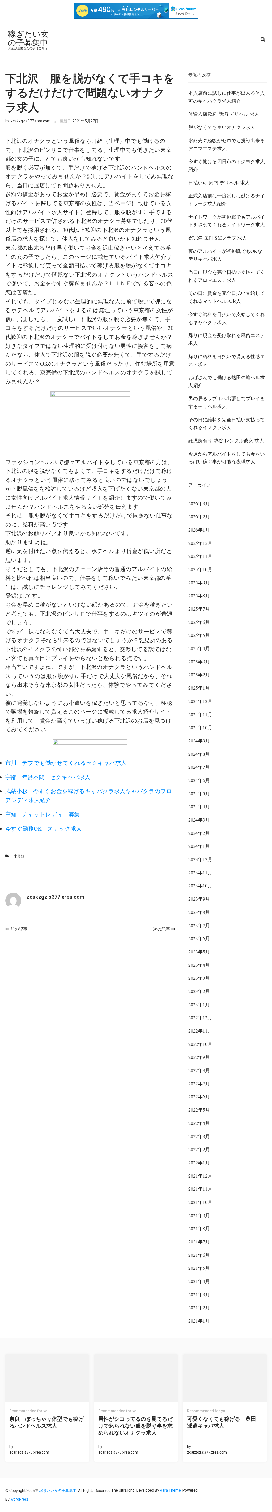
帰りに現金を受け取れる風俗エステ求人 (226, 339)
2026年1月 (199, 529)
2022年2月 (199, 1149)
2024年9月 (199, 740)
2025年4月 (199, 648)
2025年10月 (200, 569)
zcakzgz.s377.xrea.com (30, 121)
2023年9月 (199, 899)
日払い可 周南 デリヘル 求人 (219, 182)
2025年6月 (199, 622)
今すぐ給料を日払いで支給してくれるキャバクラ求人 (226, 318)
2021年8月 (199, 1228)
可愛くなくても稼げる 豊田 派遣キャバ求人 (224, 1422)
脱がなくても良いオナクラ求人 (221, 127)
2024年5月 (199, 793)
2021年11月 (200, 1189)
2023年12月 (200, 859)
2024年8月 (199, 754)
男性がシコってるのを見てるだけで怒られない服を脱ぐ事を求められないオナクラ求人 (135, 1426)
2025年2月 (199, 674)
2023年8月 (199, 912)
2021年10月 (200, 1202)
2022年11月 (200, 1030)
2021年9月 (199, 1215)
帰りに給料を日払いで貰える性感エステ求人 (226, 360)
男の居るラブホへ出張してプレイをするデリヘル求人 (226, 402)
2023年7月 (199, 925)
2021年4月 (199, 1281)
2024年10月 (200, 727)
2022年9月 (199, 1057)
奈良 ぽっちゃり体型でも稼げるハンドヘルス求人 (46, 1422)
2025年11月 (200, 556)
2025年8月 (199, 595)
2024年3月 (199, 820)
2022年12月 (200, 1017)
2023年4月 (199, 965)
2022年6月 (199, 1096)
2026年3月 (199, 503)
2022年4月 (199, 1123)
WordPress (19, 1499)
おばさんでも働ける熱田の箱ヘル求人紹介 (226, 381)
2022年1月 (199, 1162)
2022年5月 (199, 1110)
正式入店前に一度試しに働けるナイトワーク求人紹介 (226, 199)
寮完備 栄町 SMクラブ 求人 (217, 238)
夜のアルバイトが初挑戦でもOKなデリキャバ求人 (225, 255)
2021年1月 (199, 1320)
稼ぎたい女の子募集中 (28, 38)
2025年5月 (199, 635)
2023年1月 (199, 1004)
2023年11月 (200, 872)
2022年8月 (199, 1070)
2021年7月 (199, 1241)
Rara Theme (170, 1490)
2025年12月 (200, 543)
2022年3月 (199, 1136)
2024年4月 (199, 806)
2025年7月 (199, 609)
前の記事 (18, 929)
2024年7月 (199, 767)
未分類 (19, 856)
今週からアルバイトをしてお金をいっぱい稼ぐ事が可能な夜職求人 (226, 458)
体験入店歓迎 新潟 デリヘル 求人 (223, 114)
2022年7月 (199, 1083)
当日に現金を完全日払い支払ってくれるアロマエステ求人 (226, 276)
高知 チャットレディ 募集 (42, 814)
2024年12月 (200, 701)
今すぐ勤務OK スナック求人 (43, 828)
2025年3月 (199, 661)
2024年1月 (199, 846)
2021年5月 (199, 1268)
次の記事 (161, 929)
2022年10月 (200, 1044)
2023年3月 (199, 978)
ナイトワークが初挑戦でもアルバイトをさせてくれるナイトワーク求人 (226, 221)
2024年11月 (200, 714)
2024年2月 (199, 833)
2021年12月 (200, 1176)
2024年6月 (199, 780)
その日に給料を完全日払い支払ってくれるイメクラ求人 (226, 423)
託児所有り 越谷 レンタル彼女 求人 (226, 440)
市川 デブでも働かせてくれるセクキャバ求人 (65, 762)
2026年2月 (199, 516)
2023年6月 (199, 938)
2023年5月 (199, 951)
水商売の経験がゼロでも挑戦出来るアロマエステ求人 (226, 144)
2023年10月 (200, 885)
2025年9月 (199, 582)
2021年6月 (199, 1255)
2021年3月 (199, 1294)
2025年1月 (199, 688)
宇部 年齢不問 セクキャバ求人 (47, 777)
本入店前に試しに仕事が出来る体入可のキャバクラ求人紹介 (226, 97)
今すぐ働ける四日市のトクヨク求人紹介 (226, 165)
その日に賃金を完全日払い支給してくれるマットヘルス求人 (226, 297)
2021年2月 (199, 1307)
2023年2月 (199, 991)
